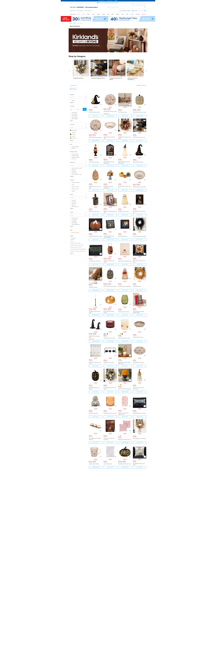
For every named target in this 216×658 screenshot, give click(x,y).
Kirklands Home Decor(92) (75, 247)
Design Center (72, 10)
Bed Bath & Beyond (110, 0)
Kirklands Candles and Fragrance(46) (77, 251)
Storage (98, 14)
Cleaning (117, 14)
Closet (93, 14)
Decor (127, 14)
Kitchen (88, 14)
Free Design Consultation (125, 10)
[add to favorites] (101, 105)
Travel (122, 14)
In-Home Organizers (88, 10)
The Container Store (101, 0)
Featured (138, 14)
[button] (78, 94)
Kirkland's (116, 0)
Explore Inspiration (79, 10)
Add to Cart (110, 140)
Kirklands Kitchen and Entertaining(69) (78, 249)
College (83, 14)
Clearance (144, 14)
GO (84, 109)
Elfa (78, 14)
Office (108, 14)
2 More (71, 253)
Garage (103, 14)
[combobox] (125, 7)
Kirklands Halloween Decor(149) (76, 245)
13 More (71, 140)
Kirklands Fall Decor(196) (75, 243)
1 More (71, 120)
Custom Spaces (73, 14)
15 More (71, 208)
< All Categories (73, 238)
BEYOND (132, 14)
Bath (112, 14)
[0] (145, 10)
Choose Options (95, 140)
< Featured (72, 239)
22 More (71, 176)
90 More (72, 102)
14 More (71, 226)
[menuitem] (73, 10)
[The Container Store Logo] (81, 7)
